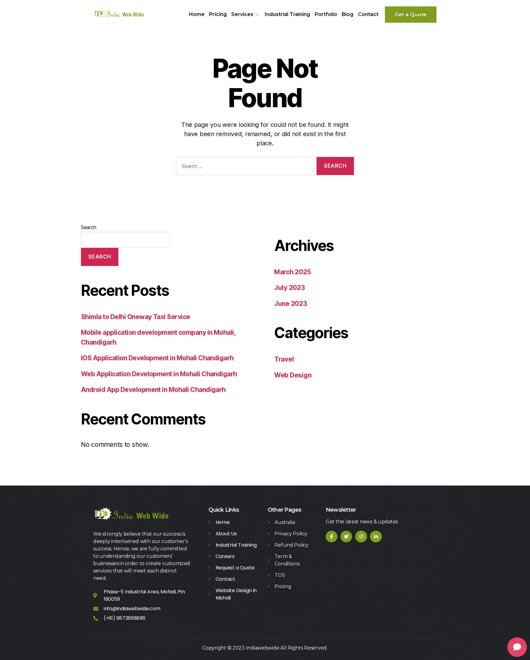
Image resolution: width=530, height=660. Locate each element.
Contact (368, 14)
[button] (410, 14)
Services (242, 14)
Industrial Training (287, 14)
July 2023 (289, 287)
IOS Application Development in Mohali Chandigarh (157, 358)
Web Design (292, 375)
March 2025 (292, 272)
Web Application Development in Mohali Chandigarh (159, 374)
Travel (284, 359)
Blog (347, 14)
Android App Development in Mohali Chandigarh (153, 389)
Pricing (218, 14)
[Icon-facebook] (331, 536)
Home (197, 14)
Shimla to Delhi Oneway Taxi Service (135, 317)
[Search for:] (244, 167)
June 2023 (290, 303)
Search (88, 227)
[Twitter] (346, 536)
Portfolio (326, 14)
